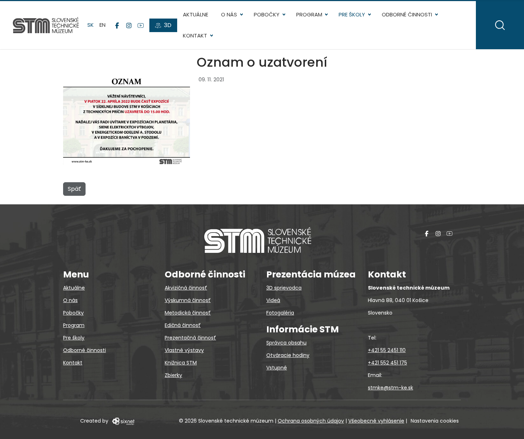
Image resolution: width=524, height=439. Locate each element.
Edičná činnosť (183, 325)
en (102, 25)
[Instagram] (129, 25)
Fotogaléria (280, 312)
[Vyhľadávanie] (500, 25)
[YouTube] (141, 25)
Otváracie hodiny (287, 355)
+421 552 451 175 (387, 362)
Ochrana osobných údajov (311, 420)
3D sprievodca (284, 287)
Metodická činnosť (188, 312)
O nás (229, 14)
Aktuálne (195, 14)
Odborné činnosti (407, 14)
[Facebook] (117, 25)
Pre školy (352, 14)
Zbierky (173, 375)
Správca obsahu (286, 342)
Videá (273, 300)
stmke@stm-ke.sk (390, 387)
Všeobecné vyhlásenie (376, 420)
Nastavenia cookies (435, 420)
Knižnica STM (181, 362)
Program (309, 14)
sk (90, 25)
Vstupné (276, 367)
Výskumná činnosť (188, 300)
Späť (74, 189)
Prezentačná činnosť (190, 337)
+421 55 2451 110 (387, 350)
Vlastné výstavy (184, 350)
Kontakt (195, 35)
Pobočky (266, 14)
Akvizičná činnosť (186, 287)
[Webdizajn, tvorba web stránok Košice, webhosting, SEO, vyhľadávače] (123, 420)
